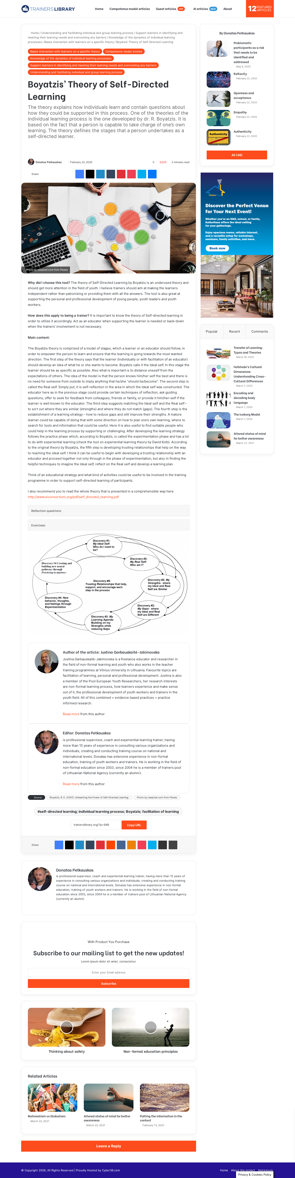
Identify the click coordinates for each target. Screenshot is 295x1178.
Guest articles (169, 8)
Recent (234, 331)
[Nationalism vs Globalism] (52, 1097)
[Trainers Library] (48, 9)
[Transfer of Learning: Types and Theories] (218, 353)
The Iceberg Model (247, 414)
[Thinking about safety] (66, 1027)
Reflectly (240, 73)
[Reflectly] (218, 79)
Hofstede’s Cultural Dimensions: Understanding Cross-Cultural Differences (250, 373)
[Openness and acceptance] (218, 99)
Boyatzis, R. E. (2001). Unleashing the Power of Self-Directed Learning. (89, 797)
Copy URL (134, 825)
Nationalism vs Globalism (46, 1116)
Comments (259, 331)
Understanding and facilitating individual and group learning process (87, 33)
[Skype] (142, 174)
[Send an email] (63, 162)
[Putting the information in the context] (164, 1097)
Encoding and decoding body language (244, 398)
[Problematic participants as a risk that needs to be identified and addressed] (218, 49)
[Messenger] (152, 174)
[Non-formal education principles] (150, 1027)
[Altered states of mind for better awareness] (108, 1097)
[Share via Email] (162, 845)
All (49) (237, 155)
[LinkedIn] (100, 174)
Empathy (240, 112)
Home (99, 8)
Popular (212, 331)
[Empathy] (218, 118)
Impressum (265, 1170)
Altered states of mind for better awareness (107, 1118)
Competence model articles (129, 8)
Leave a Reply (108, 1146)
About (227, 8)
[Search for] (240, 8)
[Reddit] (110, 845)
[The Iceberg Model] (218, 420)
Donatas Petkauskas (49, 162)
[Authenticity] (218, 137)
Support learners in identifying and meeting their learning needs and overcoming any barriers (93, 65)
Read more (71, 714)
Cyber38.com (111, 1170)
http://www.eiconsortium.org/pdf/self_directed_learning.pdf (73, 497)
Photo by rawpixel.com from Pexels (157, 797)
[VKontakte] (121, 845)
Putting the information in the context (161, 1118)
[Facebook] (79, 174)
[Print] (173, 845)
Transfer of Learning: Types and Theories (248, 349)
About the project (243, 1170)
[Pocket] (131, 174)
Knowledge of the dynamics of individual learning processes (70, 58)
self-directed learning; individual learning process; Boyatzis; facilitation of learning (109, 811)
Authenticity (243, 131)
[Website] (58, 905)
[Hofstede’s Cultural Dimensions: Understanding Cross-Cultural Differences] (218, 373)
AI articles (204, 8)
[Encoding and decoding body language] (218, 399)
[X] (90, 174)
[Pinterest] (121, 174)
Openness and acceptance (244, 95)
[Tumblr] (110, 174)
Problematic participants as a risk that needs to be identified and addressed (249, 52)
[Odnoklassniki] (131, 845)
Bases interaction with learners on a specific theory (79, 42)
